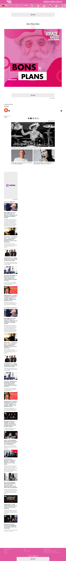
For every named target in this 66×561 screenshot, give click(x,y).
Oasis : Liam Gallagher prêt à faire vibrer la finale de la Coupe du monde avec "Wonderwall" (10, 442)
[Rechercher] (61, 2)
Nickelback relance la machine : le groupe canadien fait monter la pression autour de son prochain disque (10, 424)
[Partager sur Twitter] (31, 118)
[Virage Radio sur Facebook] (29, 556)
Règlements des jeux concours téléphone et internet (52, 552)
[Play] (1, 5)
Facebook (5, 550)
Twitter (5, 551)
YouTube (5, 553)
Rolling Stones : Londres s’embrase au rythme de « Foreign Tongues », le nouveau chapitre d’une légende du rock (10, 298)
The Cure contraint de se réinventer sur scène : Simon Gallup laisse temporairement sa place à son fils (10, 278)
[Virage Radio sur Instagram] (37, 556)
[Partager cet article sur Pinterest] (33, 118)
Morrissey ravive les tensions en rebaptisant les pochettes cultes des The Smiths (10, 526)
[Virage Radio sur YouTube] (34, 556)
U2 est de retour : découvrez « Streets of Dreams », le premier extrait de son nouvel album (9, 461)
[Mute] (16, 5)
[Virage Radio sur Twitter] (32, 556)
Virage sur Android (27, 551)
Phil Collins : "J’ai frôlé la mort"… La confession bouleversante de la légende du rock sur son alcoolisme (10, 239)
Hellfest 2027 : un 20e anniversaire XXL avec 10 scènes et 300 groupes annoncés (10, 506)
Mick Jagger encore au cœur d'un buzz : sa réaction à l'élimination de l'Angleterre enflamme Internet (10, 215)
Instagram (5, 552)
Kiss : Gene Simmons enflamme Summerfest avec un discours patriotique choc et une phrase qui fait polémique (10, 485)
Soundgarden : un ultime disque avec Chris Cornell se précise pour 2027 (10, 259)
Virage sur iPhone (27, 550)
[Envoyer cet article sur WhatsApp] (35, 118)
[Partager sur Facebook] (28, 118)
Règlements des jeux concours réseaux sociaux (52, 550)
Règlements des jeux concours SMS (50, 551)
